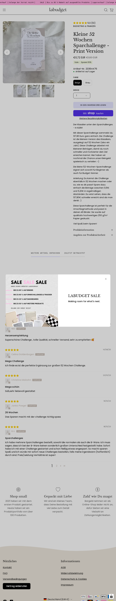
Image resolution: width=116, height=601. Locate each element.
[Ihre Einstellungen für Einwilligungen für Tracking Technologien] (111, 596)
